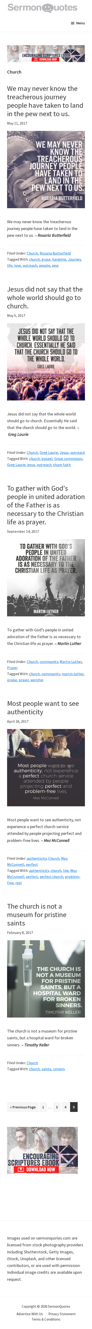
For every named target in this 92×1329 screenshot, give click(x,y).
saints (46, 1068)
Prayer (12, 667)
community (49, 661)
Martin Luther (71, 661)
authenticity (36, 858)
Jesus (64, 452)
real (18, 882)
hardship (59, 259)
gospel (47, 458)
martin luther (73, 673)
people (44, 265)
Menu (80, 23)
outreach (30, 265)
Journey (74, 259)
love (17, 265)
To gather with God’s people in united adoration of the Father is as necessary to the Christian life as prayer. (46, 505)
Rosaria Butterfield (55, 253)
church (34, 259)
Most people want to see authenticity (43, 707)
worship (36, 679)
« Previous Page (23, 1108)
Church (32, 253)
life (10, 265)
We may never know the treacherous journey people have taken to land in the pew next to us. (45, 101)
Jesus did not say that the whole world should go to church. (45, 297)
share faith (62, 464)
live (66, 870)
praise (12, 679)
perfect (32, 864)
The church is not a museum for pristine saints (37, 914)
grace (46, 259)
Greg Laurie (49, 452)
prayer (24, 679)
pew (55, 265)
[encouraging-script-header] (46, 48)
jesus (31, 464)
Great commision (68, 458)
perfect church (51, 876)
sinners (59, 1068)
